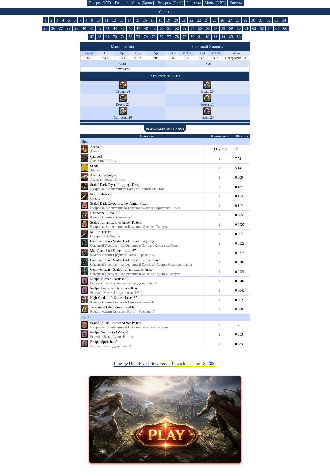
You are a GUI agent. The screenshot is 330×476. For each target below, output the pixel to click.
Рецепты (194, 3)
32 (269, 20)
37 (61, 28)
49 (154, 28)
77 (169, 37)
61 (246, 28)
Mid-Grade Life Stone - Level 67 (113, 250)
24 (207, 20)
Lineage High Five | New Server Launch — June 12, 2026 (165, 363)
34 (284, 20)
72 (130, 37)
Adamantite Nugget (103, 175)
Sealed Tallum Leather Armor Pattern (116, 222)
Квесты (236, 3)
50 (161, 28)
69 (107, 37)
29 (245, 20)
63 (262, 28)
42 (99, 28)
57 (215, 28)
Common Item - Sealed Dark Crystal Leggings (122, 241)
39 (76, 28)
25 (214, 20)
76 (161, 37)
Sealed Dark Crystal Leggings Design (115, 185)
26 (222, 20)
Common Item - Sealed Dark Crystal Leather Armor (126, 260)
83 (215, 37)
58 (223, 28)
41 (92, 28)
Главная (121, 3)
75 (154, 37)
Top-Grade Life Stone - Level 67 (113, 307)
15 (137, 20)
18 (160, 20)
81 (200, 37)
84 (223, 37)
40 (84, 28)
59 (231, 28)
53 (185, 28)
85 (231, 37)
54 (192, 28)
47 (138, 28)
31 (261, 20)
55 (200, 28)
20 (176, 20)
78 (177, 37)
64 (270, 28)
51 (169, 28)
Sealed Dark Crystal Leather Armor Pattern (119, 203)
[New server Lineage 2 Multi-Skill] (165, 461)
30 (253, 20)
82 (208, 37)
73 (138, 37)
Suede (94, 166)
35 (45, 28)
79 (185, 37)
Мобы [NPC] (215, 3)
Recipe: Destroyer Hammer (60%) (113, 288)
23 (199, 20)
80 (192, 37)
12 (114, 20)
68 (99, 37)
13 (122, 20)
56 (208, 28)
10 (99, 20)
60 (239, 28)
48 (146, 28)
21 (184, 20)
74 (146, 37)
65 (277, 28)
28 (238, 20)
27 (230, 20)
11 (106, 20)
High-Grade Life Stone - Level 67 (113, 298)
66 (285, 28)
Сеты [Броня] (143, 3)
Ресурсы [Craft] (170, 3)
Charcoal (96, 156)
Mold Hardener (100, 232)
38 (69, 28)
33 (276, 20)
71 (123, 37)
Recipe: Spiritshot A (104, 342)
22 (191, 20)
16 (145, 20)
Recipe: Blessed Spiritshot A (109, 279)
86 (239, 37)
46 (130, 28)
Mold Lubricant (101, 194)
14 (129, 20)
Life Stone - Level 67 (105, 213)
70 (115, 37)
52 (177, 28)
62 (254, 28)
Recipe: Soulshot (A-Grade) (109, 332)
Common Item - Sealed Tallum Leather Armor (122, 269)
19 (168, 20)
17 (153, 20)
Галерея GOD (100, 3)
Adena (94, 147)
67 (92, 37)
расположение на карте (165, 128)
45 (123, 28)
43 (107, 28)
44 (115, 28)
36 (53, 28)
